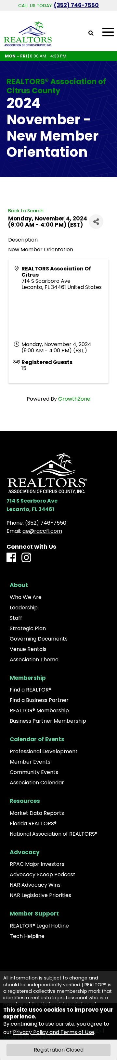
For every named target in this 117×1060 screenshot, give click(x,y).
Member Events (30, 762)
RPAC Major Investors (37, 864)
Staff (16, 618)
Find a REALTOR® (30, 689)
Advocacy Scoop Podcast (42, 874)
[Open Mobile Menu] (108, 32)
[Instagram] (26, 558)
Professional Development (44, 751)
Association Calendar (37, 782)
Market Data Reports (37, 813)
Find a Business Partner (39, 700)
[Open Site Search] (91, 34)
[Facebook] (11, 558)
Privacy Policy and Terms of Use (53, 1032)
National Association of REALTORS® (54, 834)
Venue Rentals (28, 649)
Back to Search (26, 210)
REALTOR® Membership (39, 710)
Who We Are (26, 597)
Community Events (34, 772)
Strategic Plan (28, 628)
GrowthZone (74, 399)
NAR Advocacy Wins (35, 885)
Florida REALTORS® (33, 823)
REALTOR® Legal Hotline (39, 926)
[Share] (96, 221)
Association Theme (34, 659)
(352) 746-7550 (76, 5)
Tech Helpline (27, 936)
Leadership (24, 607)
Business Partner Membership (48, 721)
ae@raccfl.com (42, 531)
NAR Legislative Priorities (40, 895)
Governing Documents (39, 639)
